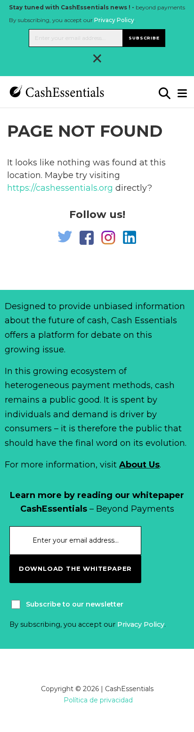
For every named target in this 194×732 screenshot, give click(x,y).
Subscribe (144, 37)
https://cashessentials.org (60, 188)
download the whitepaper (75, 568)
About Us (139, 464)
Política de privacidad (98, 700)
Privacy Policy (114, 19)
